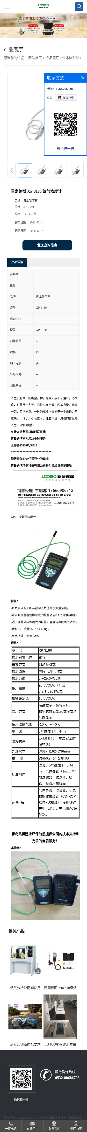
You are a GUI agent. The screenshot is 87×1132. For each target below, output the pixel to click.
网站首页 (35, 58)
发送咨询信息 (47, 245)
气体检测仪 (70, 58)
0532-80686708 (67, 1078)
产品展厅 (52, 58)
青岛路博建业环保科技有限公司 (60, 1118)
